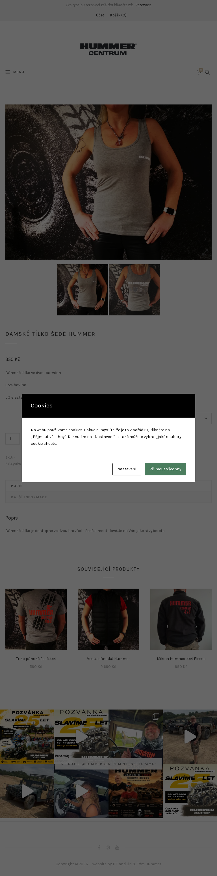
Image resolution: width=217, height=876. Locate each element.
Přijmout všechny (165, 469)
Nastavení (126, 469)
